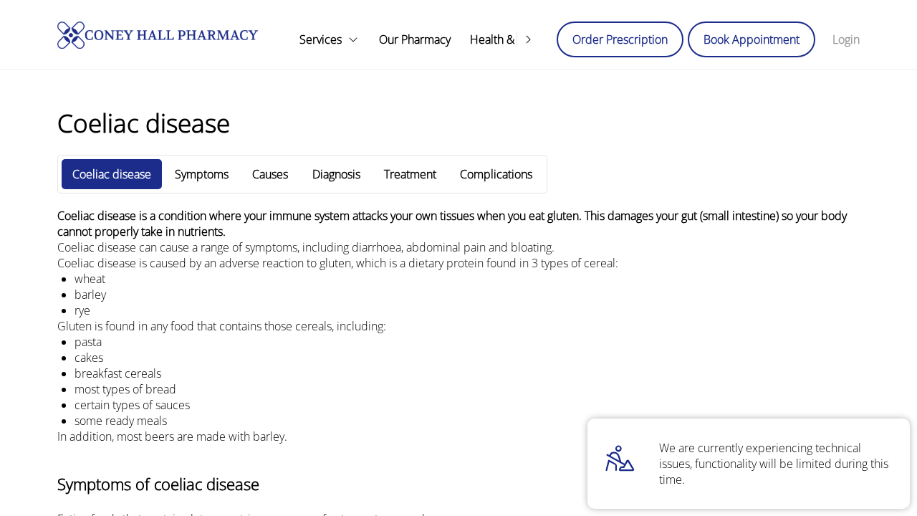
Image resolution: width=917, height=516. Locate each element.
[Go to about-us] (414, 40)
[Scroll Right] (528, 39)
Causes (270, 174)
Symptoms (202, 174)
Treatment (410, 174)
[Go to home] (157, 35)
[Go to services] (329, 40)
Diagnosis (336, 174)
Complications (496, 174)
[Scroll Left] (286, 39)
